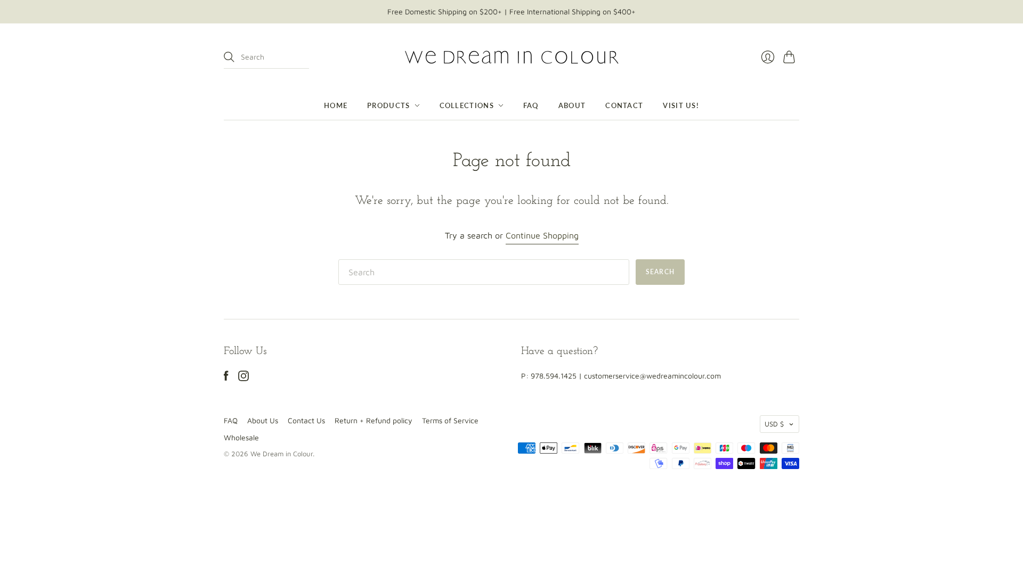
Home (335, 105)
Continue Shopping (542, 235)
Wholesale (241, 437)
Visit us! (681, 105)
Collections (467, 105)
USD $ (774, 424)
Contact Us (306, 420)
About (572, 105)
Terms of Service (450, 420)
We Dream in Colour (281, 453)
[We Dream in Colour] (512, 57)
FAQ (531, 105)
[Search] (229, 57)
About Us (262, 420)
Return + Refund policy (373, 420)
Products (388, 105)
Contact (624, 105)
